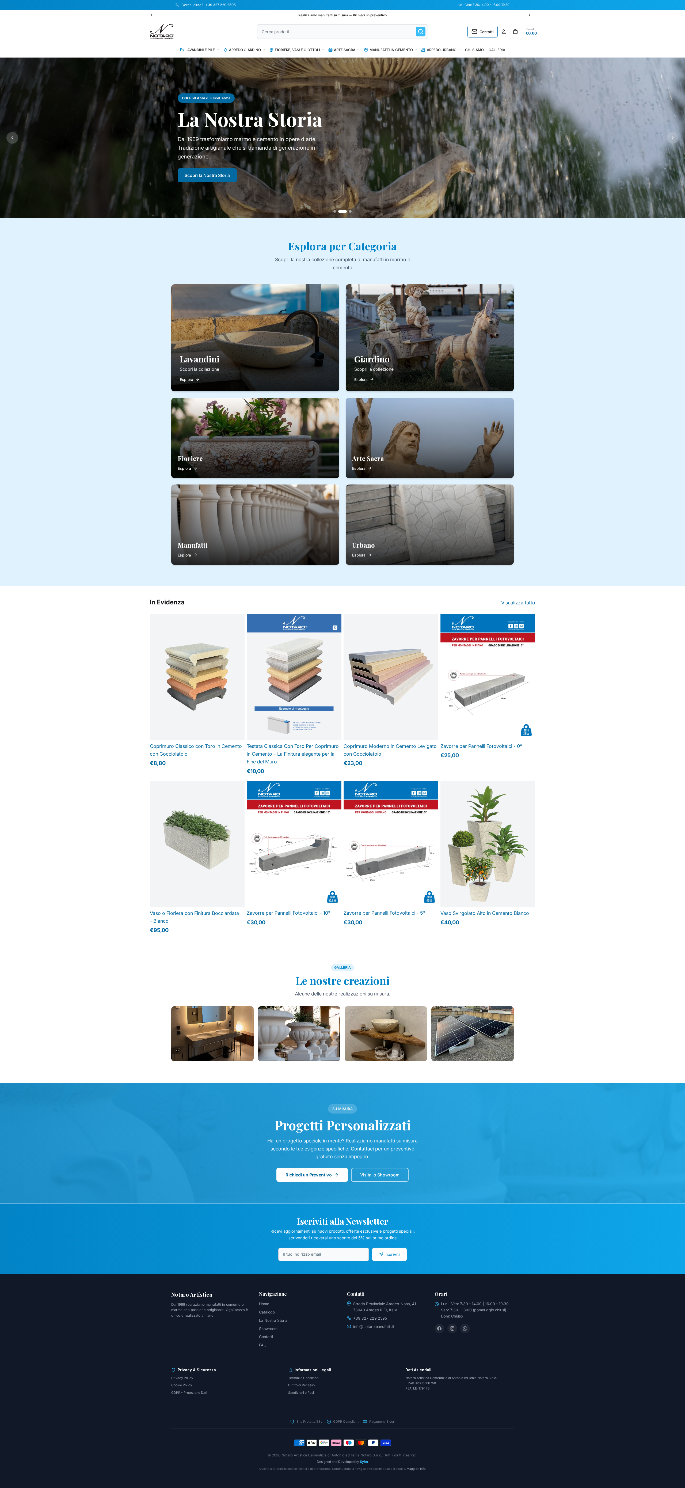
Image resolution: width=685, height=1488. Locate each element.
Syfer (364, 1462)
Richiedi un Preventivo (309, 1174)
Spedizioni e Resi (301, 1393)
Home (264, 1303)
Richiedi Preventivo (259, 181)
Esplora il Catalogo (204, 181)
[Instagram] (452, 1328)
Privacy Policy (182, 1378)
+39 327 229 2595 (370, 1318)
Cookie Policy (181, 1385)
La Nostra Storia (273, 1320)
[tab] (337, 211)
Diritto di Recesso (301, 1385)
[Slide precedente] (152, 15)
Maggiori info (416, 1469)
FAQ (263, 1345)
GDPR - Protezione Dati (189, 1393)
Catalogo (267, 1312)
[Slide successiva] (529, 15)
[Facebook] (439, 1328)
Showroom (268, 1328)
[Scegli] (236, 732)
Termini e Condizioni (303, 1378)
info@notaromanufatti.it (373, 1326)
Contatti (266, 1336)
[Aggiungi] (527, 732)
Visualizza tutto (518, 602)
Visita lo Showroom (379, 1174)
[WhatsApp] (465, 1328)
